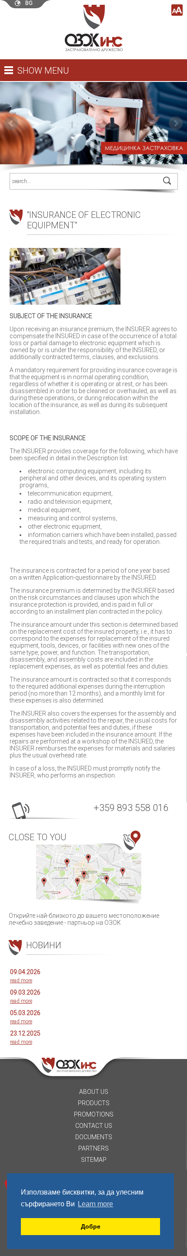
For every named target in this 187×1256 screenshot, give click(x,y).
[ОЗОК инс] (93, 49)
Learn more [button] (95, 1204)
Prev (11, 123)
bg (29, 3)
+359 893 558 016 (131, 807)
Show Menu (43, 70)
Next (176, 123)
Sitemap (94, 1159)
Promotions (94, 1114)
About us (93, 1091)
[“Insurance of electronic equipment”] (68, 309)
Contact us (93, 1125)
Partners (93, 1148)
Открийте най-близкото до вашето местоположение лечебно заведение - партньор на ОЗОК (84, 879)
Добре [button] (90, 1226)
